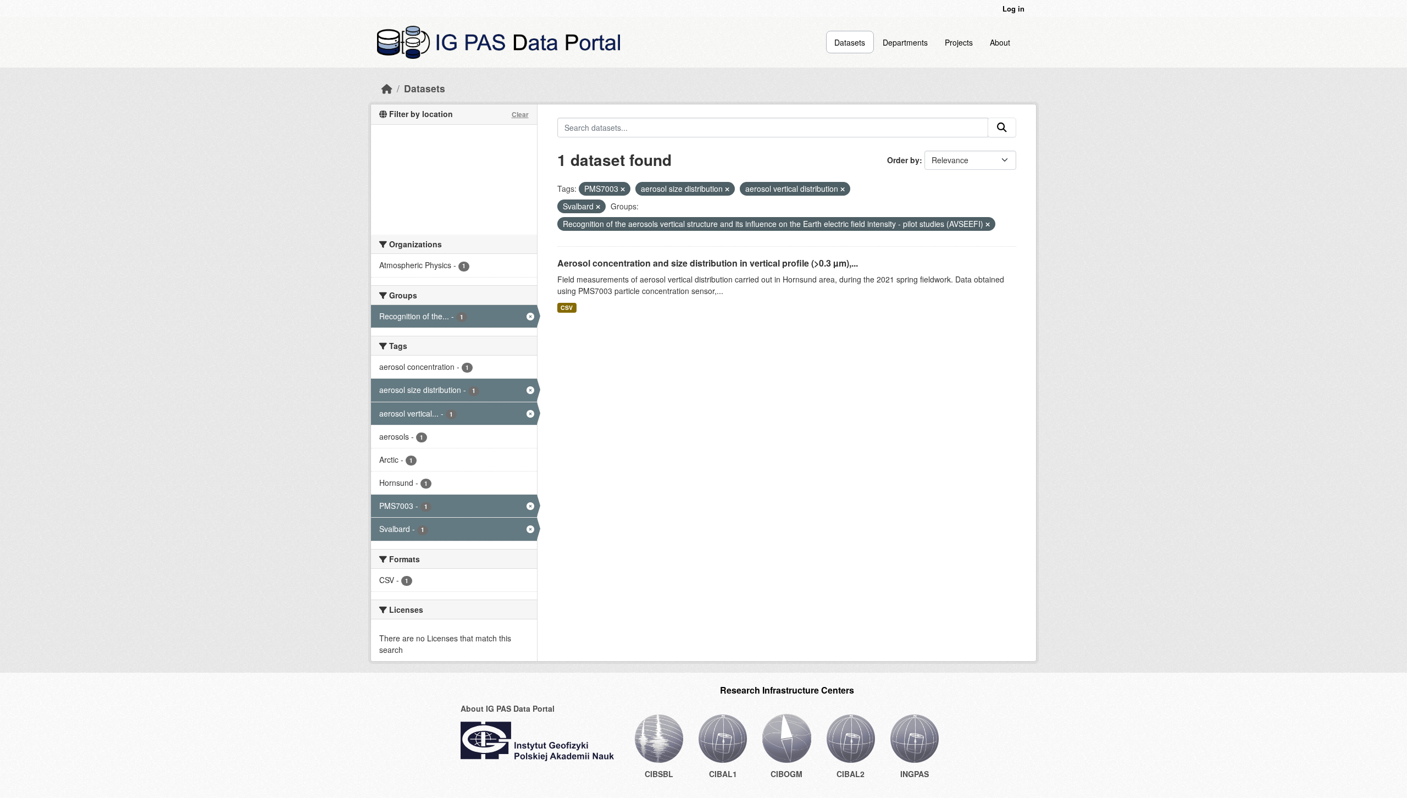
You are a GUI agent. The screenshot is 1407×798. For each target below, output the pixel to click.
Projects (959, 42)
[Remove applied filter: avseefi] (987, 224)
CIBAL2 (851, 773)
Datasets (849, 42)
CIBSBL (659, 773)
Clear (520, 114)
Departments (905, 42)
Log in (1013, 8)
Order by (903, 159)
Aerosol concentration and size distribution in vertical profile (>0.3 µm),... (707, 263)
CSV (567, 307)
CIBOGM (786, 773)
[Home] (386, 88)
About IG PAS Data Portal (508, 708)
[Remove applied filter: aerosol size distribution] (727, 189)
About (1000, 42)
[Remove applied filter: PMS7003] (623, 189)
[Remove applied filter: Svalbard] (598, 206)
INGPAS (914, 773)
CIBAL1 (723, 773)
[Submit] (1002, 127)
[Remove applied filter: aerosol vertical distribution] (842, 189)
